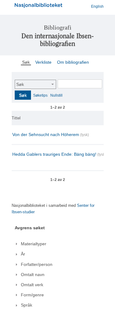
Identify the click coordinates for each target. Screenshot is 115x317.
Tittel (16, 118)
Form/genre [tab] (32, 294)
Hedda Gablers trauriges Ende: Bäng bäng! (54, 154)
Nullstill (56, 95)
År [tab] (23, 253)
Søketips (40, 95)
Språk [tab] (26, 305)
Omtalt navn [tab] (32, 274)
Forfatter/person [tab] (36, 264)
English (97, 6)
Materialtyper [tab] (33, 243)
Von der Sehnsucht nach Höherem (45, 134)
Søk (20, 84)
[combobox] (35, 84)
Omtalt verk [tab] (32, 284)
